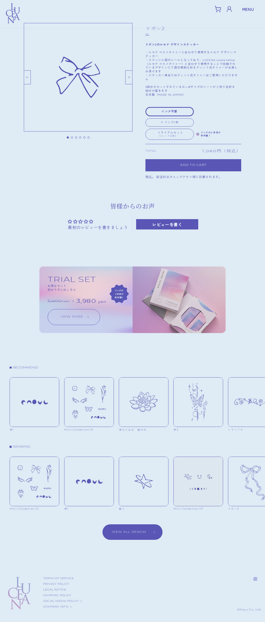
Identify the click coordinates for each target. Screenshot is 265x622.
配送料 (161, 176)
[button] (218, 9)
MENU (248, 9)
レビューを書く (167, 224)
